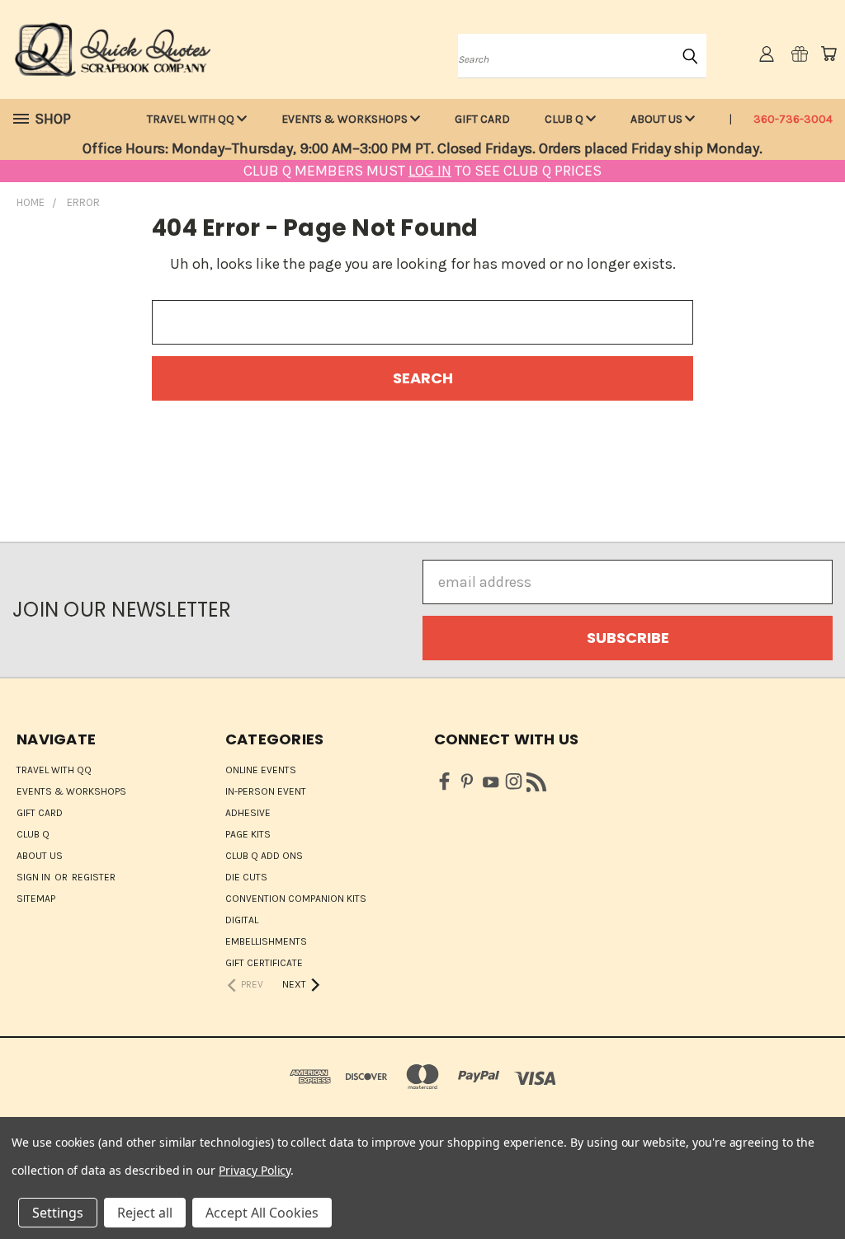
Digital (241, 920)
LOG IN (429, 171)
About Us (657, 119)
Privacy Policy (254, 1170)
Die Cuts (246, 877)
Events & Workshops (345, 119)
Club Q (565, 119)
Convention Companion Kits (295, 898)
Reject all (144, 1213)
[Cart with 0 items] (828, 53)
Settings (57, 1213)
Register (94, 877)
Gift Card (482, 119)
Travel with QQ (192, 119)
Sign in (35, 877)
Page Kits (248, 834)
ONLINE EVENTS (260, 770)
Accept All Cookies (262, 1213)
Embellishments (266, 941)
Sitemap (36, 898)
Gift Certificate (264, 963)
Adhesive (248, 813)
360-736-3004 (793, 119)
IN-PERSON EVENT (265, 791)
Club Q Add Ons (264, 855)
